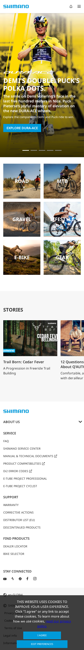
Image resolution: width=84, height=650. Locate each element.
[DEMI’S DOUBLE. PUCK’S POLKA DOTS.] (25, 150)
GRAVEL (21, 219)
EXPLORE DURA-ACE (22, 128)
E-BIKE (22, 257)
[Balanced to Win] (34, 150)
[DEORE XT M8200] (42, 150)
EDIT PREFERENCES (42, 644)
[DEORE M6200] (50, 150)
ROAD (22, 181)
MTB (62, 181)
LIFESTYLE (62, 219)
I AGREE (42, 635)
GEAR (62, 257)
